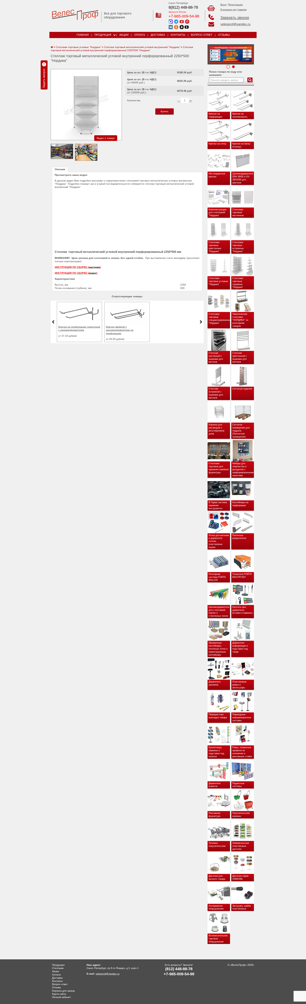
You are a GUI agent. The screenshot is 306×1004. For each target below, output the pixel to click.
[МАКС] (171, 21)
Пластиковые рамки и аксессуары (239, 684)
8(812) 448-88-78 (183, 7)
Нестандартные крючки (217, 175)
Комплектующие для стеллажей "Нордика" (217, 212)
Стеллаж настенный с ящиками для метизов (216, 357)
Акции (124, 34)
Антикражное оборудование (216, 907)
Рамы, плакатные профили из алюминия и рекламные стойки (242, 752)
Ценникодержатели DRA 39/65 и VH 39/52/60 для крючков (242, 178)
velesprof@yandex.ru (235, 24)
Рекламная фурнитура (214, 814)
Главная (82, 34)
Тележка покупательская (217, 844)
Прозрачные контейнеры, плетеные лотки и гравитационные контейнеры (218, 648)
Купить (164, 111)
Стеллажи (58, 968)
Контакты (178, 34)
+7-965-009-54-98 (184, 16)
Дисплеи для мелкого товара (217, 877)
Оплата (139, 34)
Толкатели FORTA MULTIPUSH (242, 575)
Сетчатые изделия (242, 388)
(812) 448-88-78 (178, 969)
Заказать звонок (234, 17)
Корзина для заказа (63, 990)
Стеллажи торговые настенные (238, 212)
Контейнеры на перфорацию (240, 504)
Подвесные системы (238, 785)
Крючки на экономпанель (240, 115)
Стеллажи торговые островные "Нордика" (238, 247)
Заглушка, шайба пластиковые (241, 907)
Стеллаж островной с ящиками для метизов (216, 393)
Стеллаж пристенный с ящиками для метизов (239, 357)
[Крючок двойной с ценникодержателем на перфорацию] (79, 322)
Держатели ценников (214, 683)
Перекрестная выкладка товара (218, 716)
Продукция (102, 34)
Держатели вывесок (214, 785)
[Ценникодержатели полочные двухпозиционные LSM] (127, 322)
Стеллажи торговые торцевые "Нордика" (237, 283)
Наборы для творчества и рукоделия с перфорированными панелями (243, 469)
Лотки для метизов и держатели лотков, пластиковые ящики (219, 541)
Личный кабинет (61, 997)
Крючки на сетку (217, 143)
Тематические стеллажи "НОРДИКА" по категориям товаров (240, 320)
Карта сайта (59, 993)
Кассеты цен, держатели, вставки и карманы (242, 610)
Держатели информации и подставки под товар (240, 647)
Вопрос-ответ (201, 34)
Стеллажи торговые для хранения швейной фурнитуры (218, 468)
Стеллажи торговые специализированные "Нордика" (219, 318)
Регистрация (235, 4)
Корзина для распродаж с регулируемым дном (216, 429)
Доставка (158, 34)
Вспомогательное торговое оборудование (218, 938)
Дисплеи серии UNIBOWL (240, 877)
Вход (223, 4)
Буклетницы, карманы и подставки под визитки (216, 752)
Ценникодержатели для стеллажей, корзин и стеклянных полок (219, 611)
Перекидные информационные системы (241, 717)
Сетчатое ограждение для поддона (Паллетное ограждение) (241, 430)
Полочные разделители (239, 537)
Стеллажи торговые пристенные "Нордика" (215, 247)
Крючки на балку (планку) (241, 145)
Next (211, 53)
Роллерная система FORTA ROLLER (217, 577)
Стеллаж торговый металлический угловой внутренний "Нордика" (142, 47)
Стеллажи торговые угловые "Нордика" (218, 281)
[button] (53, 322)
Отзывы (224, 34)
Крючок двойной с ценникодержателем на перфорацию (72, 330)
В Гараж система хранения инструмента (218, 505)
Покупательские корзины (241, 814)
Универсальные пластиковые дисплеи (240, 846)
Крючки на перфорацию (215, 115)
